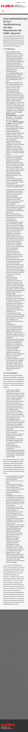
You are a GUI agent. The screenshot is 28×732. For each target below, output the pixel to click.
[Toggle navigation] (3, 11)
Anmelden (18, 2)
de (23, 2)
